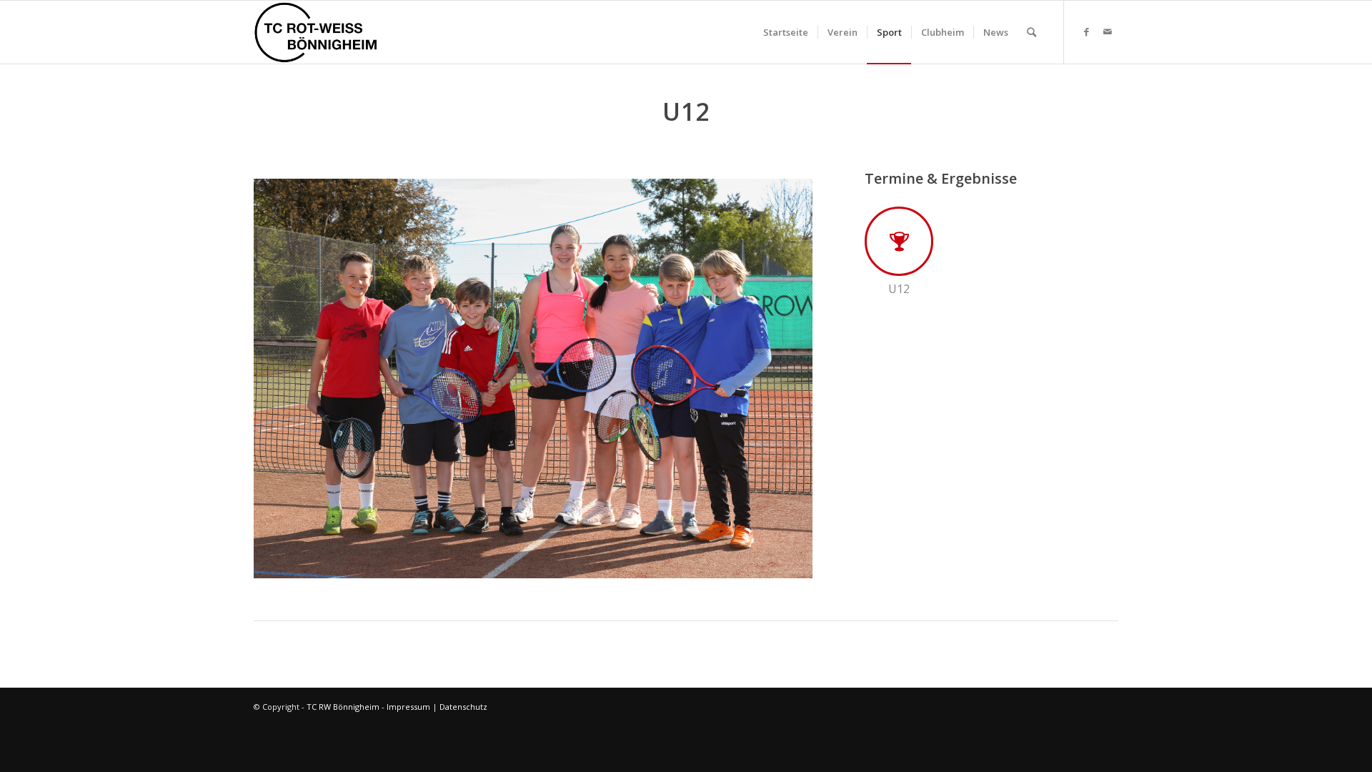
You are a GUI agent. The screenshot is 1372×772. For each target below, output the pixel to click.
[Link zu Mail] (1107, 31)
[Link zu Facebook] (1086, 31)
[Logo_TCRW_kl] (316, 32)
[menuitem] (785, 32)
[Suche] (1031, 32)
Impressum (408, 706)
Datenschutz (463, 706)
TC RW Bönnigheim (343, 706)
